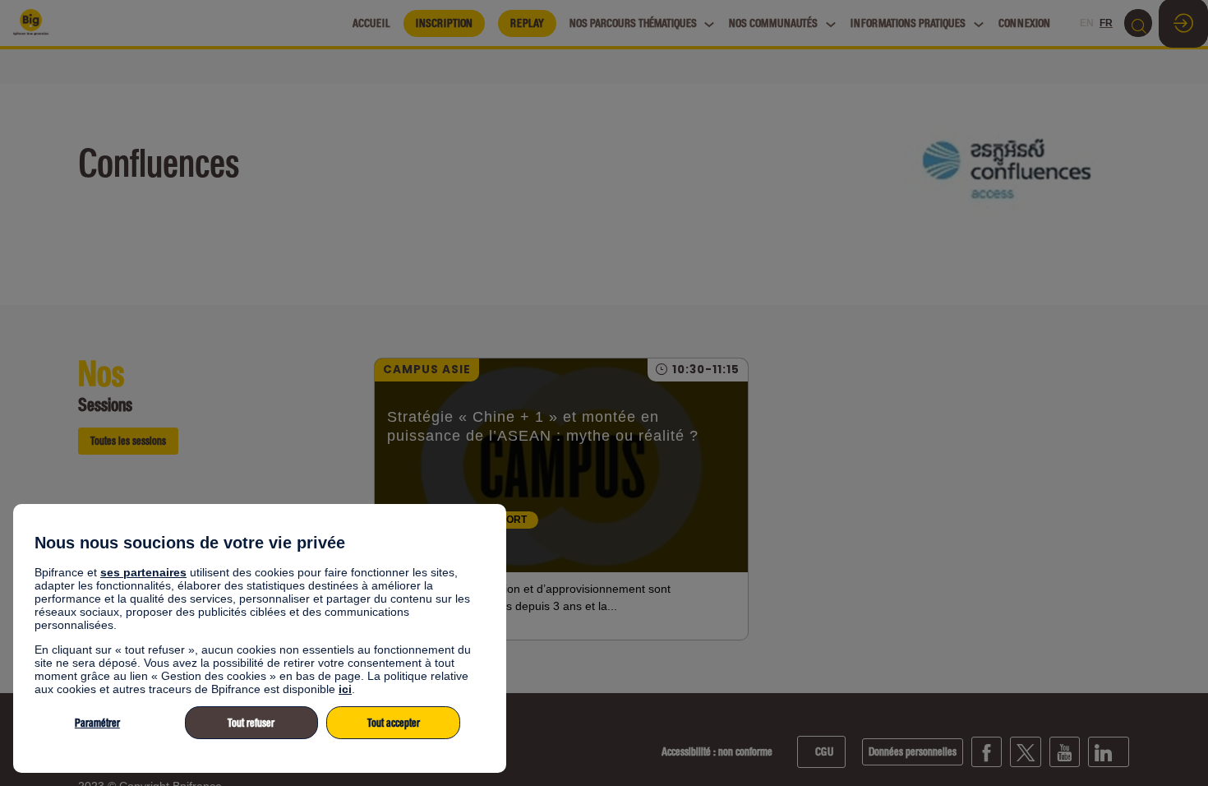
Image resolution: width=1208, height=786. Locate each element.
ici (345, 689)
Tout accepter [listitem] (393, 723)
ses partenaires (143, 572)
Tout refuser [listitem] (251, 723)
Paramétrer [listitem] (97, 723)
